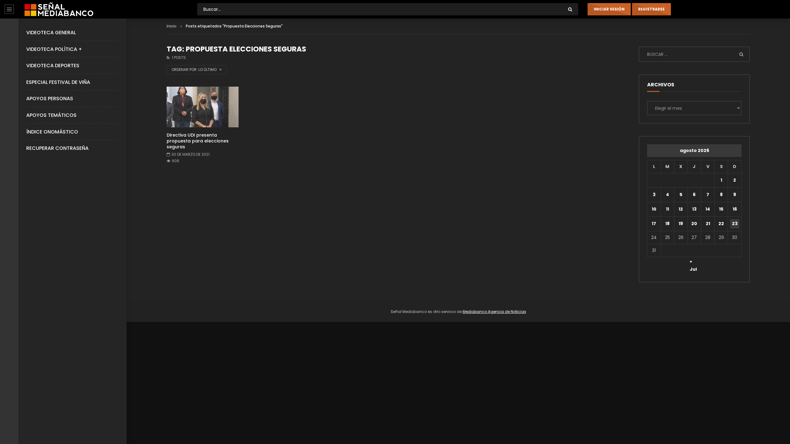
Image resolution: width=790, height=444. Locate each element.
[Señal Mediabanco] (58, 9)
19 (681, 223)
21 (708, 223)
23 (735, 223)
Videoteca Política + (54, 49)
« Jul (693, 262)
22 (721, 223)
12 (681, 209)
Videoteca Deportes (52, 65)
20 (694, 223)
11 (667, 209)
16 (735, 209)
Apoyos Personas (49, 98)
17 (654, 223)
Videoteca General (51, 32)
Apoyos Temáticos (51, 115)
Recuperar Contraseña (57, 148)
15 (721, 209)
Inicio (172, 26)
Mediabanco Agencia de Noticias (494, 311)
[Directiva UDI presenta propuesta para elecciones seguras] (203, 107)
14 (707, 209)
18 (667, 223)
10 (654, 209)
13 (694, 209)
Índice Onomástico (52, 131)
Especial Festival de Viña (58, 82)
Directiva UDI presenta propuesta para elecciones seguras (198, 141)
